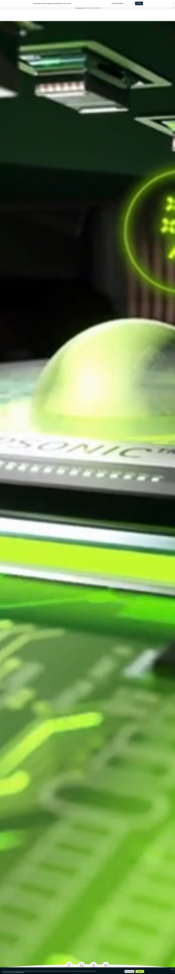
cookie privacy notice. (19, 972)
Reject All (140, 971)
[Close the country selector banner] (173, 3)
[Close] (173, 8)
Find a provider (79, 8)
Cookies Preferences (129, 971)
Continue (139, 3)
